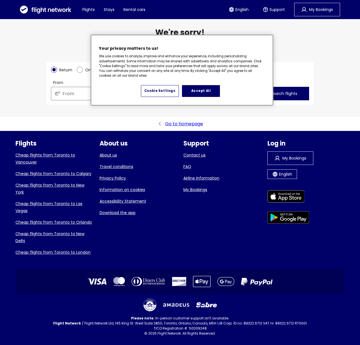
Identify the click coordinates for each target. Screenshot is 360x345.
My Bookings (195, 189)
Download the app (118, 212)
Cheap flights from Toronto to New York (49, 188)
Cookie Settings (160, 90)
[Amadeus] (176, 305)
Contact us (194, 155)
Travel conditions (116, 166)
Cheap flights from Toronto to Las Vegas (48, 207)
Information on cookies (122, 189)
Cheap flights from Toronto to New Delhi (49, 237)
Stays (109, 9)
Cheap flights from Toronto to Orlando (53, 222)
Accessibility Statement (123, 201)
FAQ (187, 166)
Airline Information (201, 178)
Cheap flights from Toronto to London (53, 252)
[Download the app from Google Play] (288, 218)
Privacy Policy (113, 178)
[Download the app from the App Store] (288, 197)
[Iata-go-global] (149, 304)
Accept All (201, 90)
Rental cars (134, 9)
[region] (182, 70)
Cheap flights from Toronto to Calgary (53, 173)
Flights (88, 9)
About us (108, 155)
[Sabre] (206, 304)
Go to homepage (184, 124)
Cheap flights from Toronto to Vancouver (45, 158)
